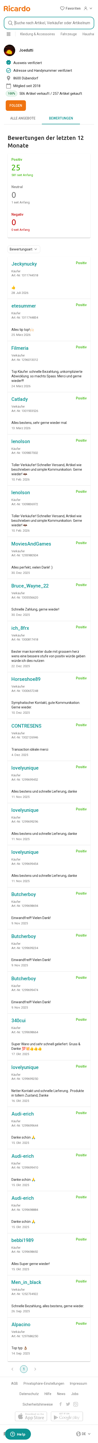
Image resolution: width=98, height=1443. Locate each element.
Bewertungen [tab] (61, 118)
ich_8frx (20, 628)
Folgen (16, 105)
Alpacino (20, 1324)
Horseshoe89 (25, 679)
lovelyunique (25, 768)
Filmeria (20, 348)
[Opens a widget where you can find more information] (18, 1435)
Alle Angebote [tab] (22, 118)
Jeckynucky (24, 264)
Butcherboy (23, 894)
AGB (14, 1383)
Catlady (19, 399)
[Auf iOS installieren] (31, 1417)
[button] (70, 8)
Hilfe (47, 1394)
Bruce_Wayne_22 (30, 586)
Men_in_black (26, 1282)
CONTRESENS (26, 726)
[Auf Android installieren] (67, 1417)
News (61, 1394)
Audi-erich (22, 1114)
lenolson (20, 441)
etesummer (23, 306)
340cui (18, 1020)
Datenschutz (29, 1394)
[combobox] (49, 23)
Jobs (74, 1394)
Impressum (78, 1383)
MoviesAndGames (31, 544)
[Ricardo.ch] (17, 8)
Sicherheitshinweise (38, 1404)
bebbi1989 (22, 1240)
